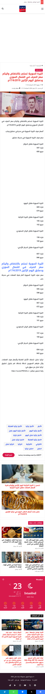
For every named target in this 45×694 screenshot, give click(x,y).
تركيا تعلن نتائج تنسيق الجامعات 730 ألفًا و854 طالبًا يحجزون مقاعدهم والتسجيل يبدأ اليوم (33, 661)
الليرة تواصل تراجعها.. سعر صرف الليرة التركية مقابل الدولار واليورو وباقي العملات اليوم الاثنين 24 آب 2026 (34, 635)
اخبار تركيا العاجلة (34, 439)
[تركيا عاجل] (22, 9)
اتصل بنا (34, 680)
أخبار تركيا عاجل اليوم (33, 435)
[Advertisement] (22, 38)
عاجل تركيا (29, 448)
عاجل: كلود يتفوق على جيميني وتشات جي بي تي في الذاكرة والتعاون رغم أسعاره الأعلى (12, 661)
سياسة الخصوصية (26, 680)
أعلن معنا (10, 680)
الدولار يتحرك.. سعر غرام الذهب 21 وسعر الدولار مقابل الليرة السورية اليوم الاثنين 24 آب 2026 (11, 635)
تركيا (19, 444)
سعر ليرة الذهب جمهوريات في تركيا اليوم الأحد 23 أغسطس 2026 (12, 542)
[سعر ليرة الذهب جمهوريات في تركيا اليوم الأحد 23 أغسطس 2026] (12, 532)
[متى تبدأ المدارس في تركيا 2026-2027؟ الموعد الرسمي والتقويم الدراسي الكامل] (33, 557)
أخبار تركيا (32, 65)
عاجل (39, 448)
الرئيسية (39, 65)
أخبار (39, 426)
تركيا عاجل (9, 444)
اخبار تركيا (17, 435)
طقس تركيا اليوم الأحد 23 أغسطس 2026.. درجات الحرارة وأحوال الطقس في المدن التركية (33, 543)
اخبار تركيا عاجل (17, 439)
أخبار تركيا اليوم (35, 430)
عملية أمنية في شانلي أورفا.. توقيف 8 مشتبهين (12, 565)
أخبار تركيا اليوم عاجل (17, 430)
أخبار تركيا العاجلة (14, 426)
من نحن (17, 680)
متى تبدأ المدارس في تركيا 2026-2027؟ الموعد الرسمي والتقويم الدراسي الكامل (34, 566)
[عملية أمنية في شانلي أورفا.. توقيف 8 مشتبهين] (12, 557)
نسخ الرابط (8, 455)
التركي (38, 444)
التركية (28, 444)
